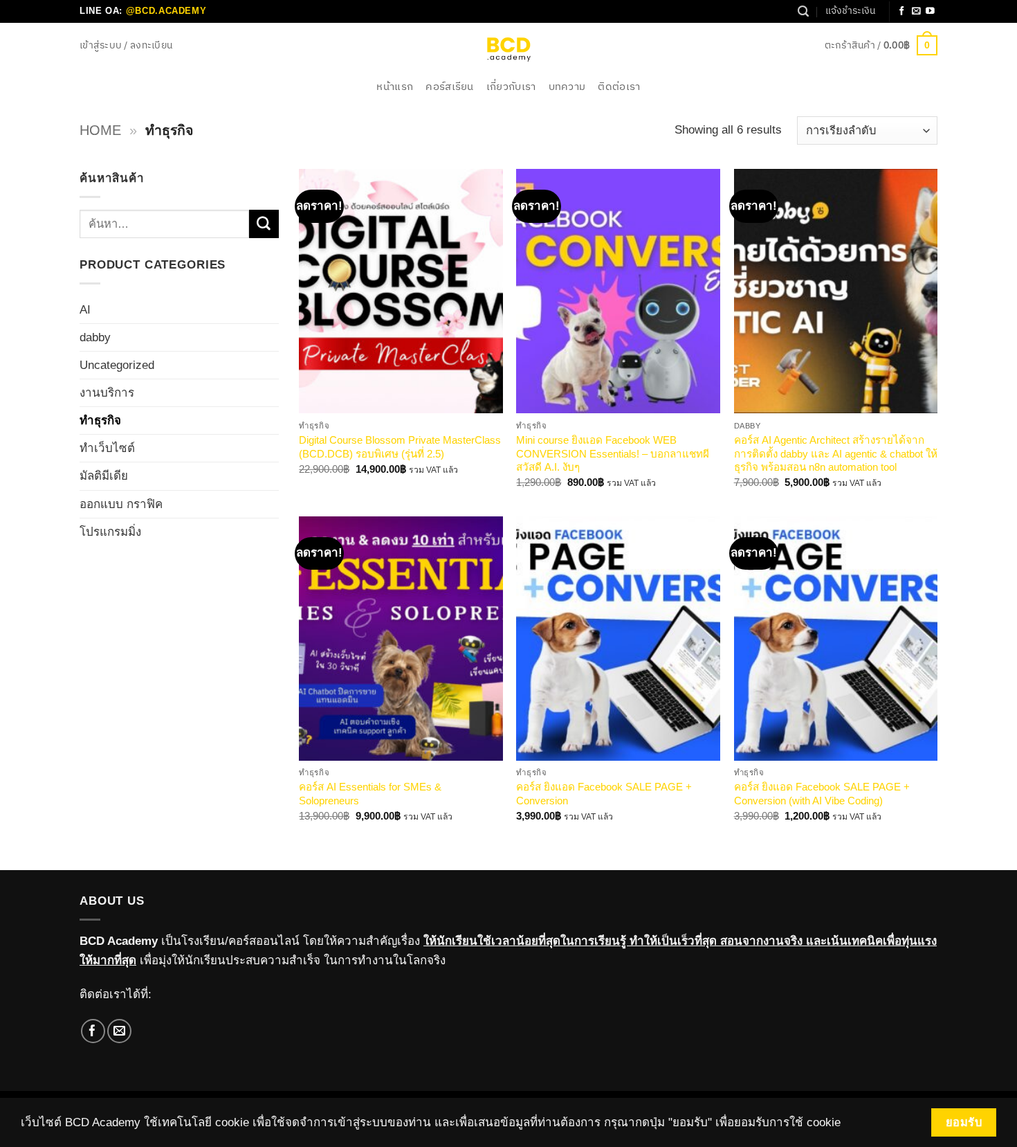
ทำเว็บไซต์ (107, 448)
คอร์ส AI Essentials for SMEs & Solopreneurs (370, 793)
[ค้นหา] (803, 11)
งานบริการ (107, 392)
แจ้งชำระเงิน (850, 11)
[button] (126, 45)
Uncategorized (117, 365)
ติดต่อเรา (619, 87)
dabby (95, 337)
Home (100, 130)
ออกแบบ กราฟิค (121, 504)
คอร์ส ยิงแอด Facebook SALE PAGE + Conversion (604, 793)
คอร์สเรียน (449, 87)
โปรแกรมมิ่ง (110, 532)
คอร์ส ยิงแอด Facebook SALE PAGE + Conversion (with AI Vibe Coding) (822, 793)
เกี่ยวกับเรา (511, 87)
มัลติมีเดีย (104, 475)
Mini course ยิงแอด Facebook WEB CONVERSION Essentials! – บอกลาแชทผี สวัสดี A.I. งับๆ (612, 453)
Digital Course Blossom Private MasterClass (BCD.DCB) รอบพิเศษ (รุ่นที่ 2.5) (400, 447)
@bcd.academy (166, 11)
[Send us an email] (916, 11)
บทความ (567, 87)
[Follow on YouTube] (930, 11)
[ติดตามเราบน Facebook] (901, 11)
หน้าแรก (394, 87)
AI (85, 309)
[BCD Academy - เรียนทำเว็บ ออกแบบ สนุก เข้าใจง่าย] (508, 49)
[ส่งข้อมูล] (263, 224)
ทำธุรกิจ (100, 420)
